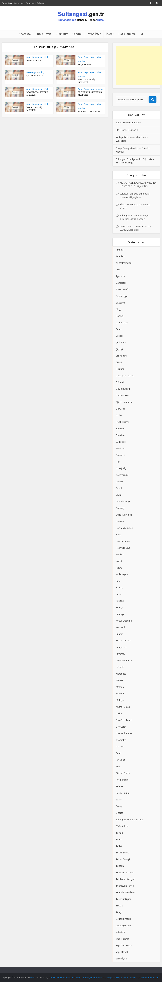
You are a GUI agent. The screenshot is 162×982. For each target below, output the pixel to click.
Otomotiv (62, 33)
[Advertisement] (139, 65)
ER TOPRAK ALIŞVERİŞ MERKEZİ (90, 93)
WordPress (54, 977)
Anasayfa (25, 33)
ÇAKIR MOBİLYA (34, 75)
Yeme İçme (94, 33)
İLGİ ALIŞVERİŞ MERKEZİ (34, 108)
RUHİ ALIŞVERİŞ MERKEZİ (86, 81)
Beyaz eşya (37, 57)
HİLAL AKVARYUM (129, 204)
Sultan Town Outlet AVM (128, 122)
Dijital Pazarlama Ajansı (149, 977)
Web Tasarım (129, 977)
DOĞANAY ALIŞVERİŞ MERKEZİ (37, 93)
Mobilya (48, 57)
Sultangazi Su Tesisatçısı (132, 215)
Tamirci (77, 33)
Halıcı (98, 57)
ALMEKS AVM (33, 60)
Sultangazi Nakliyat (112, 977)
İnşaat (110, 33)
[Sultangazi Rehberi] (81, 16)
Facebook (19, 3)
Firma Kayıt (7, 3)
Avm (28, 57)
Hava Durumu (127, 33)
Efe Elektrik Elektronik (127, 129)
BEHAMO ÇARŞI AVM (89, 111)
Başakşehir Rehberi (35, 3)
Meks (33, 977)
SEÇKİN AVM (84, 64)
